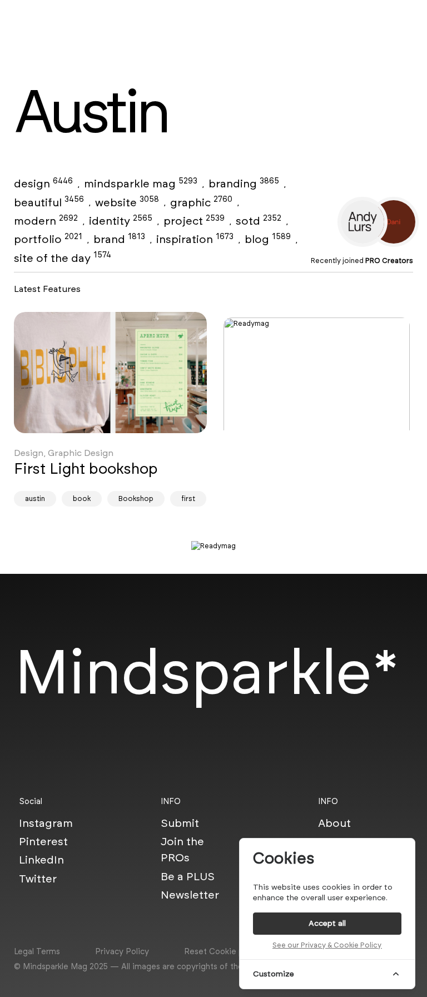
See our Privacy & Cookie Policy (326, 945)
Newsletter (190, 894)
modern (46, 220)
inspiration (195, 239)
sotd (258, 220)
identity (120, 220)
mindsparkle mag (140, 183)
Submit (180, 823)
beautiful (49, 202)
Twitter (38, 878)
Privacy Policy (122, 951)
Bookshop (135, 498)
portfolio (48, 239)
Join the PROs (182, 849)
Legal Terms (37, 951)
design (43, 183)
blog (268, 239)
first (188, 498)
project (194, 220)
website (127, 202)
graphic (201, 202)
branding (243, 183)
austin (35, 498)
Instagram (46, 823)
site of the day (62, 258)
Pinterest (43, 841)
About (334, 823)
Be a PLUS (188, 876)
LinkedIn (41, 859)
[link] (110, 372)
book (82, 498)
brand (119, 239)
